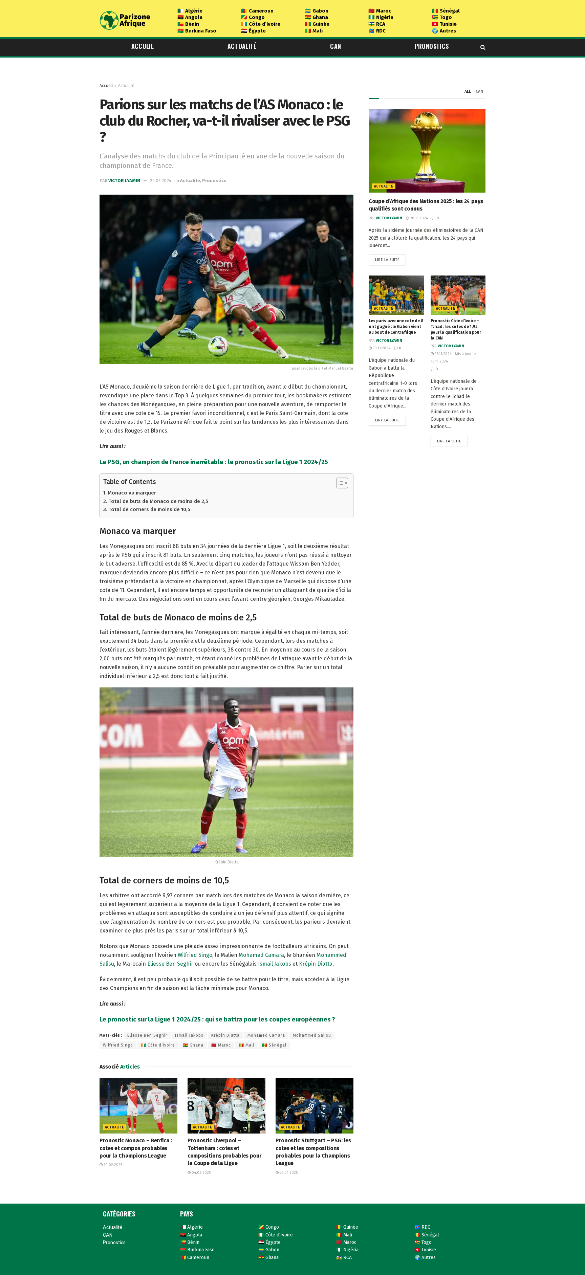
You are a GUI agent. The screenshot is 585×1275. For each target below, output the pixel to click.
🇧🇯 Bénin (188, 24)
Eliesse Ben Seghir (170, 964)
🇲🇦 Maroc (379, 11)
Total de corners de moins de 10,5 (149, 509)
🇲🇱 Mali (314, 31)
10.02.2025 (112, 1165)
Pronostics (432, 46)
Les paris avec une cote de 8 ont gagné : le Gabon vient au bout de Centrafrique (396, 326)
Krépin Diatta (315, 964)
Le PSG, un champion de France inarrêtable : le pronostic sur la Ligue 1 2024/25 (214, 462)
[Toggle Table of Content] (338, 483)
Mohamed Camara (261, 955)
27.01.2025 (288, 1172)
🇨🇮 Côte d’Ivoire (260, 24)
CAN (335, 46)
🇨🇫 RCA (376, 24)
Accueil (142, 46)
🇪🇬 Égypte (253, 31)
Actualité (242, 46)
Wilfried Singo (195, 955)
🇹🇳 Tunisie (444, 24)
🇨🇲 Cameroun (257, 11)
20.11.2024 (418, 218)
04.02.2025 (201, 1172)
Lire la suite (387, 260)
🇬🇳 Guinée (317, 24)
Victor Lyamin (124, 180)
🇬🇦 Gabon (316, 11)
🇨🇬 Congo (253, 17)
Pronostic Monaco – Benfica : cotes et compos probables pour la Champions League (136, 1148)
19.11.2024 (381, 348)
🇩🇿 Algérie (189, 11)
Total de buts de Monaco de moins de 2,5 (158, 501)
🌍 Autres (444, 31)
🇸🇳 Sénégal (446, 11)
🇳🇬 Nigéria (380, 17)
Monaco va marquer (132, 493)
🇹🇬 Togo (442, 17)
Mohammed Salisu (312, 1035)
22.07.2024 (160, 180)
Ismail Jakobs (274, 964)
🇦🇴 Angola (189, 17)
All (467, 91)
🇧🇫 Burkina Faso (196, 31)
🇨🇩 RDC (377, 31)
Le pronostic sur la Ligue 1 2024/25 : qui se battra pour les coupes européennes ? (217, 1019)
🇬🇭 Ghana (316, 17)
